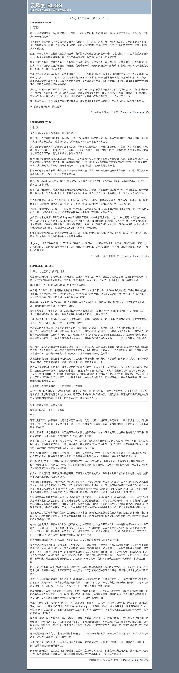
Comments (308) (140, 660)
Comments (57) (141, 112)
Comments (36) (141, 256)
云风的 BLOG (46, 5)
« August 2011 (77, 18)
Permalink (126, 112)
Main (88, 18)
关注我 (108, 374)
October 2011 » (101, 18)
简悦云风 (56, 106)
